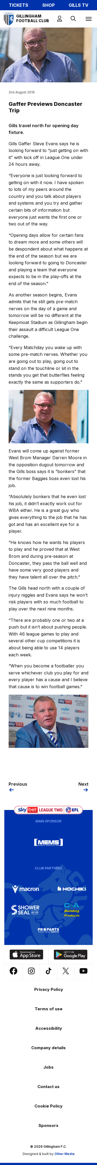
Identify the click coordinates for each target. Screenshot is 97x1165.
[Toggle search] (72, 18)
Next (83, 784)
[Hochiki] (71, 889)
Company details (48, 1047)
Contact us (48, 1086)
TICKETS (18, 5)
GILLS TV (78, 5)
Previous (18, 784)
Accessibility (48, 1028)
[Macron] (25, 889)
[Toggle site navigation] (88, 18)
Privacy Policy (48, 989)
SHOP (48, 5)
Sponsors (48, 1125)
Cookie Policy (48, 1106)
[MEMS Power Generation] (48, 842)
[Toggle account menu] (59, 18)
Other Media (64, 1154)
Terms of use (49, 1008)
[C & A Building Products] (71, 910)
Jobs (48, 1067)
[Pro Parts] (48, 930)
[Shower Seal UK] (25, 910)
